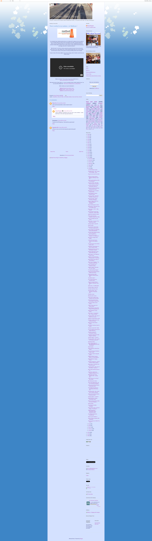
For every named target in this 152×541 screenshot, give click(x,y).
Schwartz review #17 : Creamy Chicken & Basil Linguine (94, 362)
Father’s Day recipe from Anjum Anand (93, 306)
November (90, 160)
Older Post (81, 151)
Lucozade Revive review (92, 169)
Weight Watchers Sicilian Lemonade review (92, 399)
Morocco (87, 129)
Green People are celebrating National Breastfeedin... (93, 230)
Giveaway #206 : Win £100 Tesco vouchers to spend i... (94, 183)
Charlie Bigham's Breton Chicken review (92, 194)
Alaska (92, 129)
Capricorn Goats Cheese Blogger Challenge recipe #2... (93, 177)
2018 (88, 147)
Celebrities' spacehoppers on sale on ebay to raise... (93, 247)
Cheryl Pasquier (58, 110)
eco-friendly (66, 96)
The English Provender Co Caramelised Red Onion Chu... (93, 388)
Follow (87, 475)
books (92, 105)
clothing (100, 114)
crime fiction (92, 117)
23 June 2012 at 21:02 (68, 110)
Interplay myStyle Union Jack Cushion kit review (93, 320)
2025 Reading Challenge (93, 500)
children (88, 103)
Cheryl (91, 502)
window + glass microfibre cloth (66, 89)
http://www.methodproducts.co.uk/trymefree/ (72, 83)
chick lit (87, 119)
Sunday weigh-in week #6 (93, 223)
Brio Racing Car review (92, 380)
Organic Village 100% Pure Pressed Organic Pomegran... (93, 202)
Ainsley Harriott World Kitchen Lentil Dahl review (93, 386)
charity (93, 114)
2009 (88, 435)
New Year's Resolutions (95, 125)
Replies (55, 108)
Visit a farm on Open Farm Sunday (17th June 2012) (93, 298)
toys (98, 105)
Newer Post (52, 151)
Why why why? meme (92, 295)
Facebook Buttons (91, 469)
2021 (88, 142)
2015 (88, 152)
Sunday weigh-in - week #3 (93, 396)
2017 (88, 149)
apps (99, 118)
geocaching (88, 123)
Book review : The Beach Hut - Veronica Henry (94, 365)
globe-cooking (96, 107)
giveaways (88, 106)
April (89, 425)
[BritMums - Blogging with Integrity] (93, 512)
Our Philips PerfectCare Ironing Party (92, 414)
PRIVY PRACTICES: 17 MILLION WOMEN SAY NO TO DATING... (93, 344)
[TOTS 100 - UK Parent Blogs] (91, 487)
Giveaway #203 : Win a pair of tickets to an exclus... (93, 316)
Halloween (100, 119)
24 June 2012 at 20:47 (62, 127)
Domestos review (91, 341)
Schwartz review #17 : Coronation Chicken (92, 333)
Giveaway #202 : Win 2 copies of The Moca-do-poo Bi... (94, 339)
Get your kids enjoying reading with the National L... (94, 233)
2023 (88, 139)
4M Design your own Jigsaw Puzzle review (93, 191)
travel (90, 116)
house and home (75, 96)
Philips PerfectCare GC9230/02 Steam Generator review (92, 411)
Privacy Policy (88, 74)
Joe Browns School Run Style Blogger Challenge (93, 335)
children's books (90, 108)
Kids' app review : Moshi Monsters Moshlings (92, 199)
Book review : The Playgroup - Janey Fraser (94, 255)
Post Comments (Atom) (69, 155)
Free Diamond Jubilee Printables (92, 406)
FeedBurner (96, 88)
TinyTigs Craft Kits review (93, 288)
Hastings (100, 126)
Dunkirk (87, 124)
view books (99, 506)
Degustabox (91, 118)
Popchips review (91, 294)
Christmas (93, 113)
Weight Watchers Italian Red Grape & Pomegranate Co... (94, 308)
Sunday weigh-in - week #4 (93, 337)
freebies (70, 96)
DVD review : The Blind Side (93, 285)
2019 (88, 145)
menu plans (97, 106)
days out (97, 111)
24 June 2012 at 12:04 (62, 120)
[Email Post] (65, 95)
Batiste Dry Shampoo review (93, 214)
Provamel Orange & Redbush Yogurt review (93, 352)
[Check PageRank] (88, 441)
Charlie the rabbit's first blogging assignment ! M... (93, 373)
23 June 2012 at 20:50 (61, 103)
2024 (88, 137)
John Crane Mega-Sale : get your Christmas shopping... (93, 383)
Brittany (92, 126)
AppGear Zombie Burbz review (94, 318)
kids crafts (88, 112)
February (90, 428)
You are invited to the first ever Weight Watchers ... (94, 330)
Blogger (81, 538)
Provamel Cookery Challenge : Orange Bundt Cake (94, 189)
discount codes (60, 96)
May (89, 423)
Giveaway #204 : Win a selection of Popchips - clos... (93, 291)
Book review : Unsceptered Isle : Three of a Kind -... (93, 314)
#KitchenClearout (91, 120)
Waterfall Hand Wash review (67, 88)
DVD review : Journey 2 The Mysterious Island (93, 222)
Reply (53, 106)
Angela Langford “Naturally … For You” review (93, 268)
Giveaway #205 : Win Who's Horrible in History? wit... (93, 196)
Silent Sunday (99, 116)
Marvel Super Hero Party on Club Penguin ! (93, 260)
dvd (95, 112)
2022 (88, 140)
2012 (88, 157)
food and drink (91, 101)
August (89, 165)
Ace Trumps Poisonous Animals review (92, 280)
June (89, 168)
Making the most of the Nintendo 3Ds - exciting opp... (93, 375)
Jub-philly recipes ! (91, 277)
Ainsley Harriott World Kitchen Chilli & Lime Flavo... (93, 272)
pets (95, 122)
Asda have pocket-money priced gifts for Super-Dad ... (94, 301)
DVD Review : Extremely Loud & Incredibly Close (93, 207)
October (90, 161)
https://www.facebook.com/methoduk (67, 80)
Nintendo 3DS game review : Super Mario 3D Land (93, 252)
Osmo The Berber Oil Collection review (92, 265)
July (89, 166)
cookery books (97, 123)
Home (67, 151)
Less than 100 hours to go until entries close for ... (93, 186)
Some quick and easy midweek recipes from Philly (94, 216)
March (89, 427)
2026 (88, 134)
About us (87, 70)
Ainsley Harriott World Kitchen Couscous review (93, 394)
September (90, 163)
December (90, 158)
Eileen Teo (54, 103)
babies (87, 107)
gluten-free (90, 122)
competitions (55, 96)
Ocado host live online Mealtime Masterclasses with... (93, 275)
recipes (100, 103)
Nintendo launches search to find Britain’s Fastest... (93, 249)
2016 (88, 150)
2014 (88, 153)
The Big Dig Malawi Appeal (93, 269)
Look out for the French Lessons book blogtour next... (93, 241)
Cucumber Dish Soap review (67, 90)
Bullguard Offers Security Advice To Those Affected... (93, 357)
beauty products (96, 110)
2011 (88, 432)
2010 (88, 434)
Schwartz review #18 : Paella (93, 327)
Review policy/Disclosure (90, 72)
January (90, 430)
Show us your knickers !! (92, 416)
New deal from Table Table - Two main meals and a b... (93, 228)
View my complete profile (90, 27)
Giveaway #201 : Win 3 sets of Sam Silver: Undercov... (94, 367)
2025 (88, 136)
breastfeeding (94, 124)
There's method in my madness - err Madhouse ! (93, 235)
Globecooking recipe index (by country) (93, 75)
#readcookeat (99, 120)
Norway (87, 126)
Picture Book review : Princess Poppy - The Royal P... (94, 408)
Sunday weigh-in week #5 (93, 287)
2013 (88, 155)
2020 (88, 144)
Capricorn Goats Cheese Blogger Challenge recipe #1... (93, 283)
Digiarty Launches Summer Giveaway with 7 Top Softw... (94, 257)
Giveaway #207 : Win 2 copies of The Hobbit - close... (94, 172)
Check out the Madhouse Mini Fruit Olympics (93, 181)
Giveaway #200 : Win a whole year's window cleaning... (93, 392)
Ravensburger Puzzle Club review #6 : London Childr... (93, 212)
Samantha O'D (55, 127)
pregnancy (94, 119)
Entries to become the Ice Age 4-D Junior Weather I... (93, 401)
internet (80, 96)
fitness (99, 122)
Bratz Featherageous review (93, 204)
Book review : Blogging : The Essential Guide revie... (93, 263)
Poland (96, 126)
